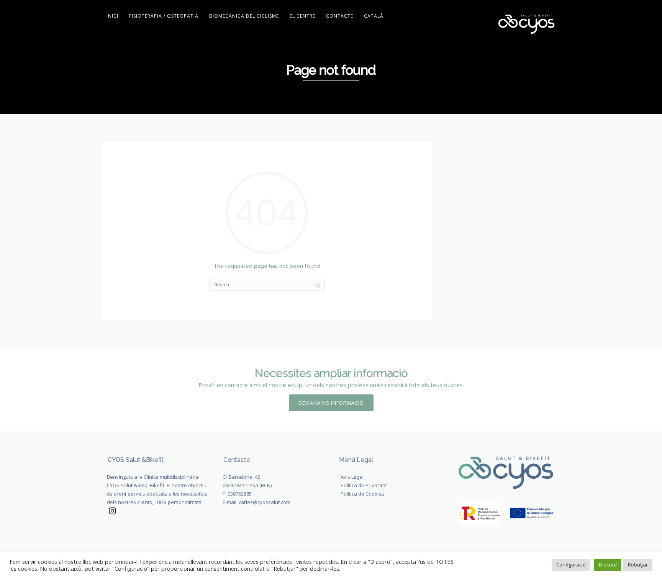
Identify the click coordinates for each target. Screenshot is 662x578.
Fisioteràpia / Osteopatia (163, 16)
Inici (112, 16)
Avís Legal (352, 476)
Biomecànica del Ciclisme (244, 16)
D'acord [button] (608, 564)
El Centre (302, 16)
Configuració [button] (571, 564)
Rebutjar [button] (638, 564)
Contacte (339, 16)
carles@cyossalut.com (264, 502)
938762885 (240, 493)
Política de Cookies (362, 493)
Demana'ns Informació (331, 402)
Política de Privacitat (364, 485)
